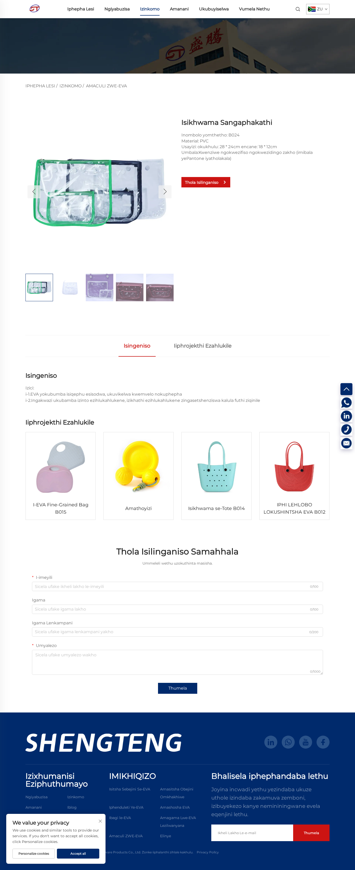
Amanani (179, 8)
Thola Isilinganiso (201, 182)
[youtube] (305, 742)
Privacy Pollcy (208, 852)
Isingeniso (137, 346)
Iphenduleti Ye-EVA (126, 807)
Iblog (72, 807)
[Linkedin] (346, 416)
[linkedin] (270, 742)
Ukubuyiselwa (214, 8)
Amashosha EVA (175, 807)
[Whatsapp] (346, 403)
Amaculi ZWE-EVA (106, 85)
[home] (34, 8)
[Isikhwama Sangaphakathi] (99, 191)
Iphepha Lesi (80, 8)
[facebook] (323, 742)
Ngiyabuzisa (117, 8)
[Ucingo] (346, 430)
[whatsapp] (288, 742)
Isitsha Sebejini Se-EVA (129, 789)
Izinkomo (150, 8)
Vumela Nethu (254, 8)
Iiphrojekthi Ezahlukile (203, 346)
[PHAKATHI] (346, 389)
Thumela (177, 688)
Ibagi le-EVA (120, 817)
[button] (34, 191)
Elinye (165, 836)
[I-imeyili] (346, 443)
